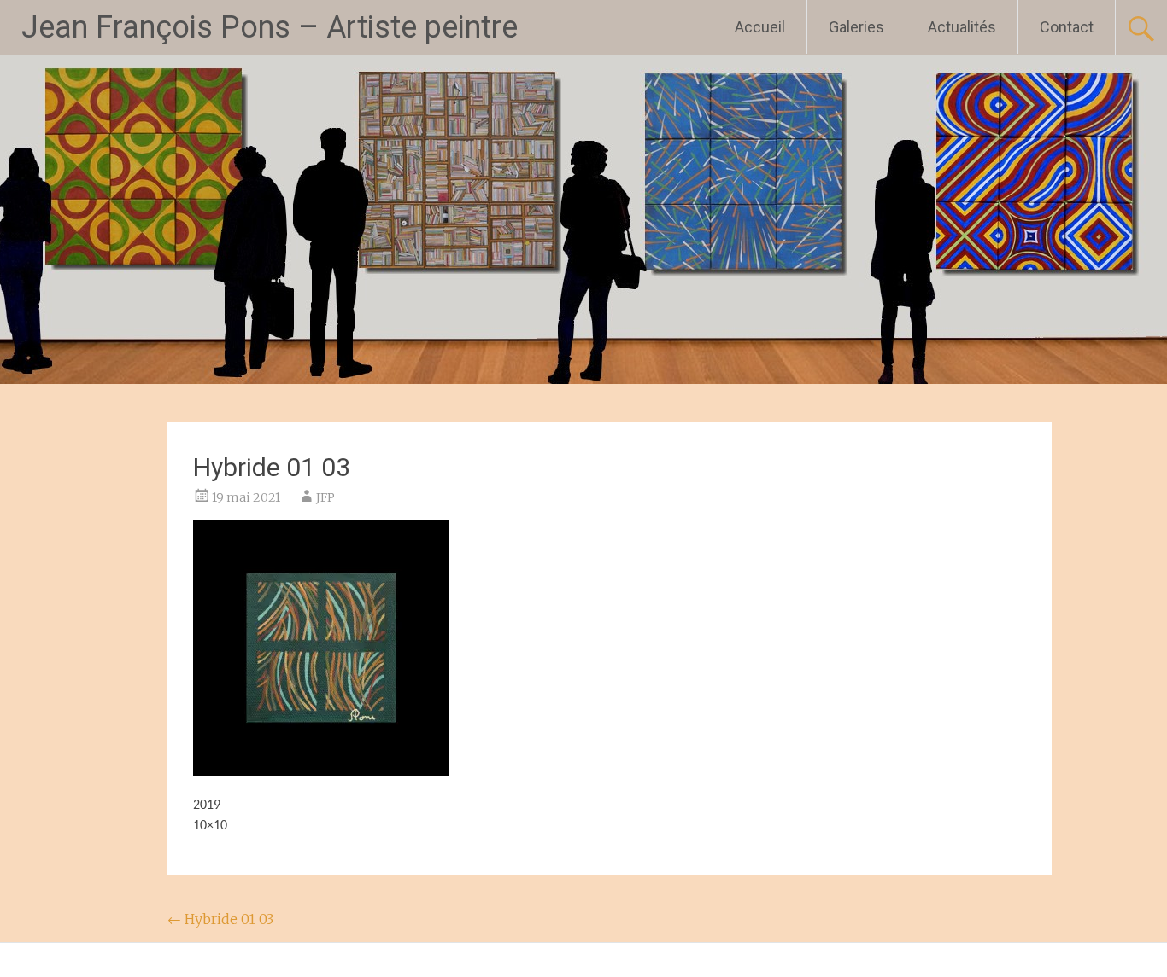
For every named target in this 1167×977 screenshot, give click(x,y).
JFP (325, 497)
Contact (1067, 27)
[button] (321, 648)
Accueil (760, 27)
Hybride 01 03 (220, 919)
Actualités (962, 27)
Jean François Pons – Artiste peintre (269, 27)
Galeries (856, 27)
